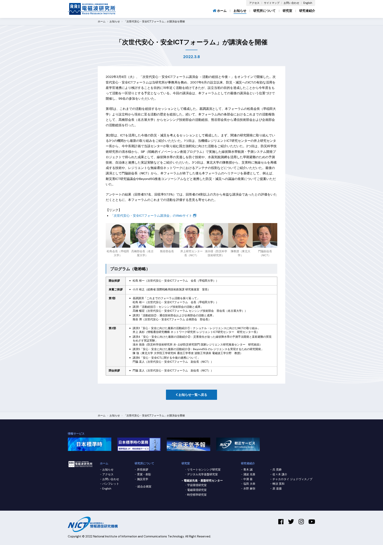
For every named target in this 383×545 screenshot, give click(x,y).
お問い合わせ (291, 3)
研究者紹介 (307, 11)
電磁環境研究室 (197, 490)
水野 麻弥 (249, 488)
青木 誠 (248, 469)
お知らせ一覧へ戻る (192, 395)
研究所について (264, 11)
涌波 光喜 (249, 474)
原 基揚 (277, 488)
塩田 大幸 (249, 483)
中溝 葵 (248, 479)
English (307, 3)
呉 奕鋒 (277, 469)
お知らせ (240, 11)
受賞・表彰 (144, 474)
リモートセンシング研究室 (204, 469)
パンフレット (110, 483)
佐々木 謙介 (279, 474)
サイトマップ (271, 3)
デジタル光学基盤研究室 (202, 474)
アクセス (254, 3)
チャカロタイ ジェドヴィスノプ (292, 479)
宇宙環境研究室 (197, 485)
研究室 (287, 11)
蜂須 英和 (278, 483)
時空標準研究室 (197, 494)
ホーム (221, 11)
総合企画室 (144, 486)
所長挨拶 (142, 469)
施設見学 (142, 479)
